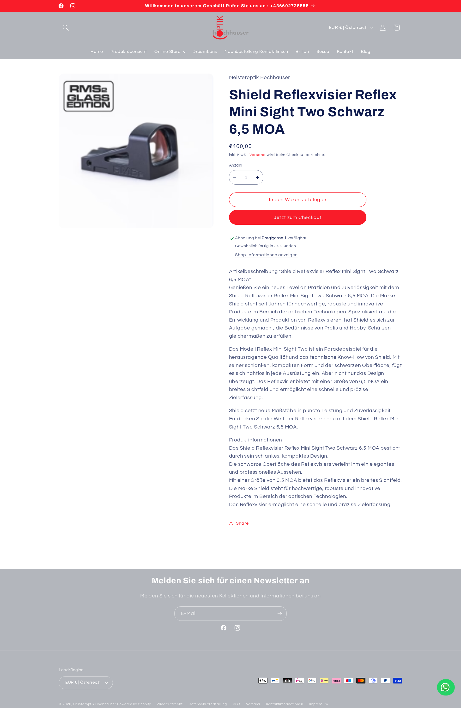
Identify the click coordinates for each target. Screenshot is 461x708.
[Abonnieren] (279, 613)
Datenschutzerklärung (208, 704)
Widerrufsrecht (170, 704)
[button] (66, 27)
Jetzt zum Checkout (297, 217)
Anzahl (235, 165)
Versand (257, 155)
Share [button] (242, 523)
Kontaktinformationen (284, 704)
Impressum (318, 704)
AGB (236, 704)
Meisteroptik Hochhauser (94, 704)
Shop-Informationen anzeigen (266, 255)
